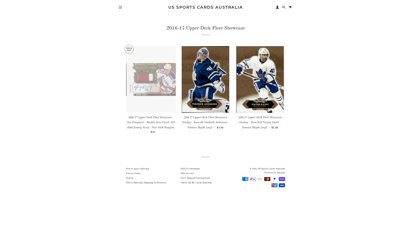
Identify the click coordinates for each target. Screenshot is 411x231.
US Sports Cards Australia (205, 7)
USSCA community (190, 168)
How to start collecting (137, 168)
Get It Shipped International (195, 177)
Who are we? (187, 173)
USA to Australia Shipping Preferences (146, 182)
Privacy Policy (133, 173)
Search (129, 177)
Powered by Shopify (274, 172)
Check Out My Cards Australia (196, 182)
